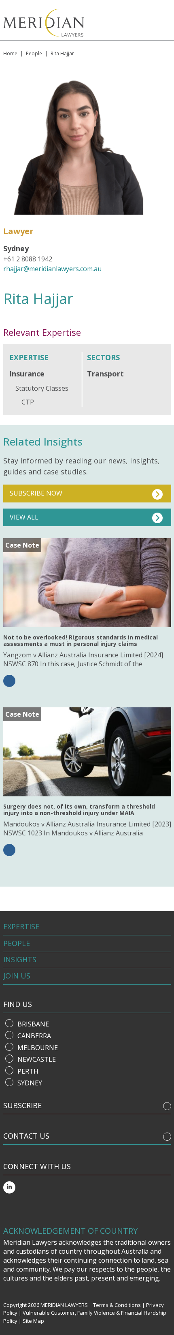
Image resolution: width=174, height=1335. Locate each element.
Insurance (27, 373)
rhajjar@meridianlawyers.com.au (52, 268)
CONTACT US (26, 1136)
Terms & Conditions (117, 1305)
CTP (27, 402)
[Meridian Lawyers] (51, 23)
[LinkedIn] (9, 1187)
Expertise (21, 926)
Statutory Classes (41, 388)
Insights (19, 959)
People (34, 53)
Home (10, 53)
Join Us (16, 976)
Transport (105, 373)
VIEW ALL (24, 517)
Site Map (33, 1320)
